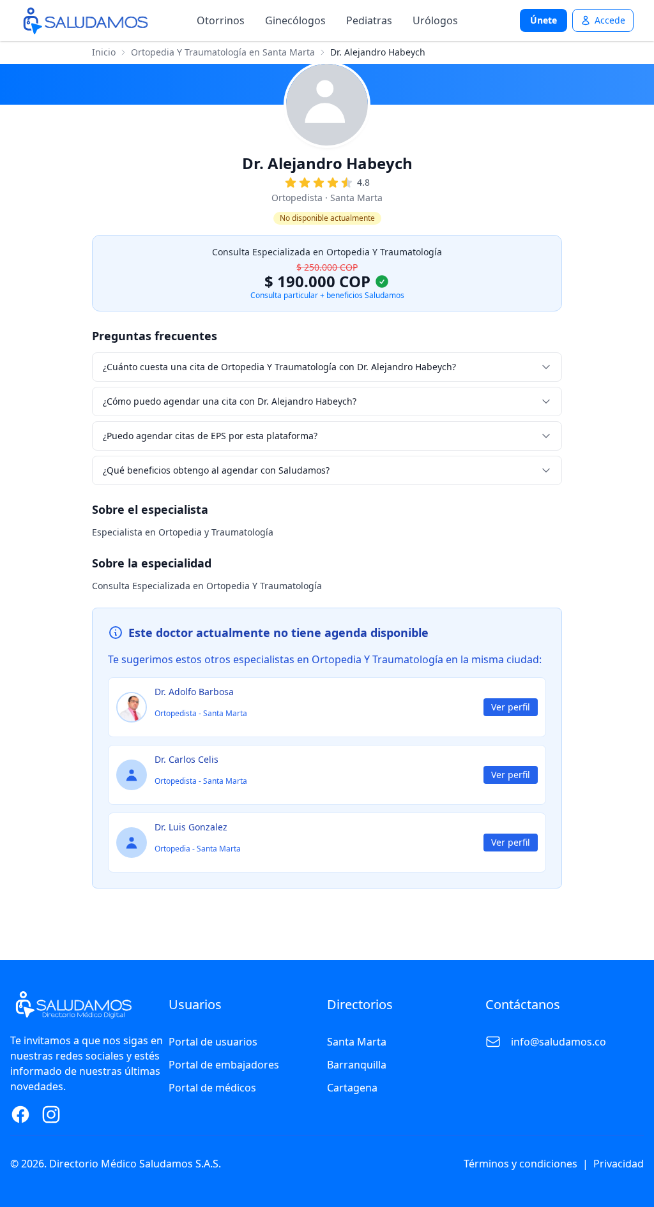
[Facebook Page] (20, 1114)
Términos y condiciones (520, 1164)
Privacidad (618, 1164)
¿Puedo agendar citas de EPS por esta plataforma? (210, 436)
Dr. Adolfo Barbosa (194, 692)
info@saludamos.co (558, 1042)
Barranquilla (356, 1065)
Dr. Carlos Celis (186, 759)
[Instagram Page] (51, 1114)
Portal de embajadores (224, 1065)
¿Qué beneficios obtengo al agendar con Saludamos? (216, 470)
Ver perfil (510, 707)
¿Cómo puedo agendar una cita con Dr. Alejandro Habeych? (229, 401)
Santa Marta (356, 1042)
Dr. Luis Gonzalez (191, 827)
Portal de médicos (212, 1088)
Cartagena (352, 1088)
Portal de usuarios (213, 1042)
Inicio (104, 52)
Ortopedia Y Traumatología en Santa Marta (223, 52)
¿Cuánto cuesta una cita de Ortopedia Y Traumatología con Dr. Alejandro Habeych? (279, 367)
